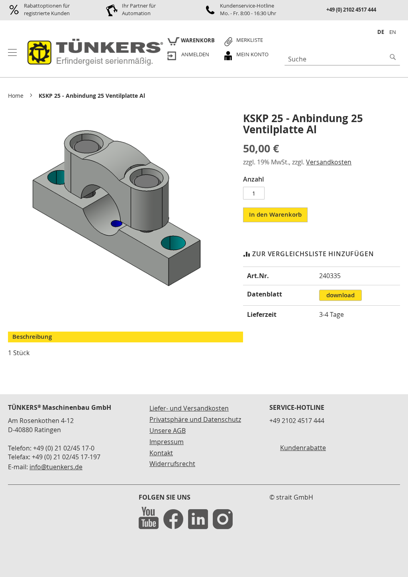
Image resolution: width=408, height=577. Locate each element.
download (340, 295)
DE (380, 32)
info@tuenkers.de (55, 466)
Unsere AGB (167, 430)
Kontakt (161, 453)
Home (16, 95)
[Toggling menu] (12, 52)
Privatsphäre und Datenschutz (195, 419)
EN (392, 32)
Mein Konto (252, 54)
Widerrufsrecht (172, 463)
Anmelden (195, 54)
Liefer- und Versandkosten (189, 408)
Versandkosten (328, 162)
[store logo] (94, 53)
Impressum (166, 441)
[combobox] (342, 59)
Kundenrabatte (303, 447)
